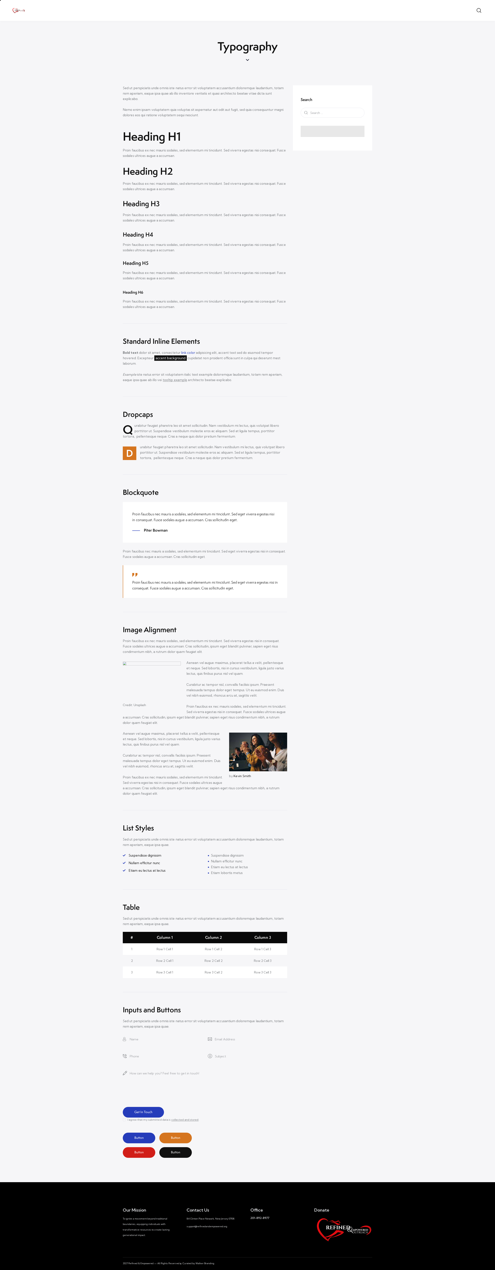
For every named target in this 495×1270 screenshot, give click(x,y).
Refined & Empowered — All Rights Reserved (153, 1263)
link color (188, 353)
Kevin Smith (242, 776)
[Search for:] (332, 113)
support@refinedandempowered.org (207, 1226)
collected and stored (185, 1119)
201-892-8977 (259, 1218)
